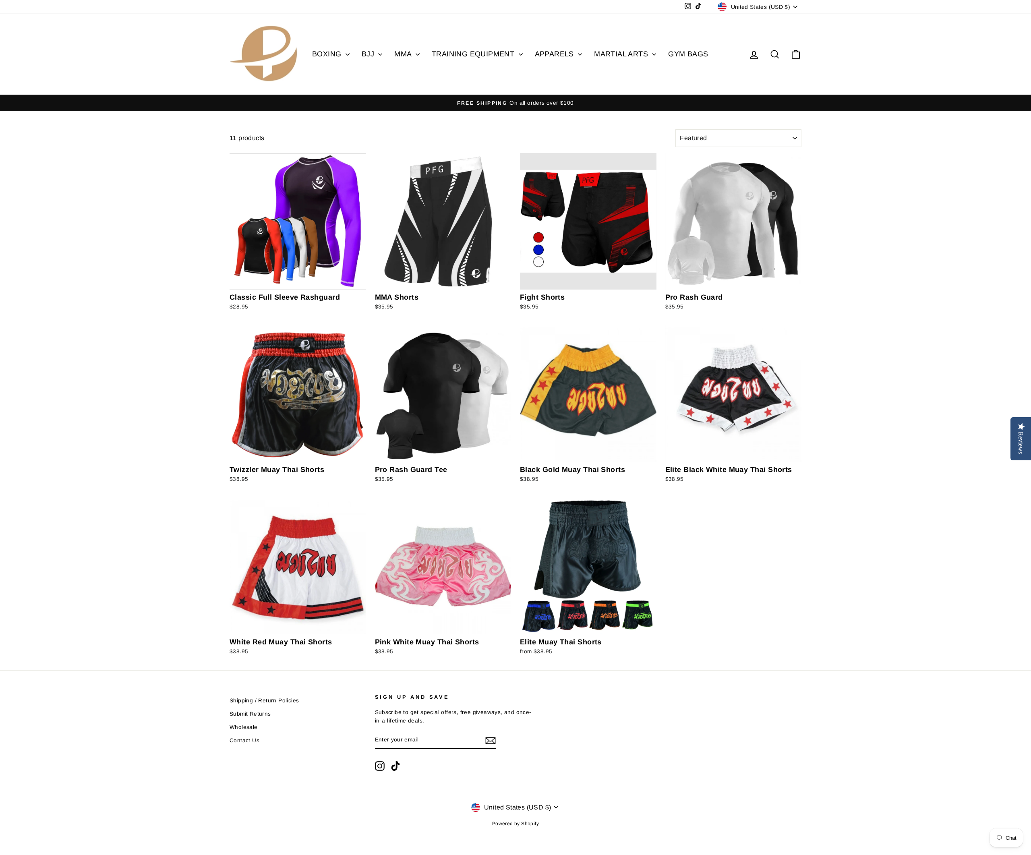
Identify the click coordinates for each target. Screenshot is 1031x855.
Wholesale (244, 727)
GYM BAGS (688, 54)
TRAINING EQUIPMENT (474, 54)
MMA (404, 54)
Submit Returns (250, 714)
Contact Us (244, 740)
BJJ (369, 54)
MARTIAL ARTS (622, 54)
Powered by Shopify (515, 823)
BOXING (328, 54)
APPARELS (555, 54)
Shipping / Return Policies (264, 701)
